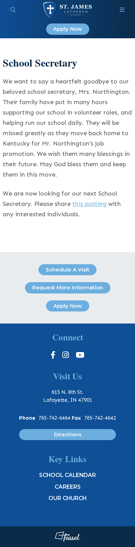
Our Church (67, 498)
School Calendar (67, 475)
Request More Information (67, 287)
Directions (67, 434)
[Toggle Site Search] (13, 10)
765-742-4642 (100, 418)
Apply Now (67, 29)
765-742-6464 (54, 418)
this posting (89, 204)
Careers (68, 487)
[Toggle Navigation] (122, 10)
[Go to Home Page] (67, 10)
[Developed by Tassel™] (68, 536)
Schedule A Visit (67, 269)
